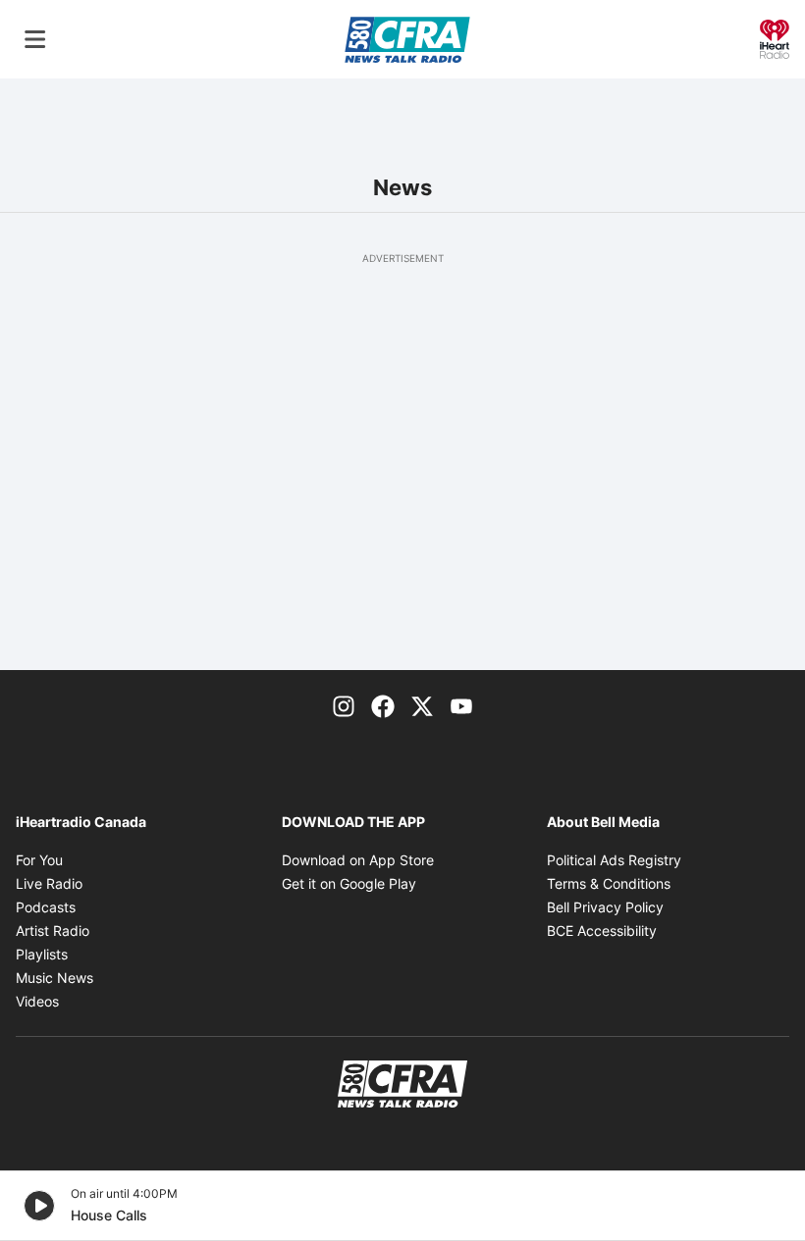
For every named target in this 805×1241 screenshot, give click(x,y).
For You (39, 860)
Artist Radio (52, 930)
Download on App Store (358, 860)
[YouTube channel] (461, 705)
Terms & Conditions (609, 883)
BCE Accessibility (602, 930)
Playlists (42, 954)
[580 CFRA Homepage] (408, 39)
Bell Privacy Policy (605, 907)
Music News (54, 977)
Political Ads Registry (614, 860)
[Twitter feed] (422, 705)
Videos (37, 1001)
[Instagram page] (343, 705)
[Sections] (35, 39)
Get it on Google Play (349, 883)
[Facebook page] (383, 705)
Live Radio (49, 883)
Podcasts (46, 907)
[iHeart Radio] (774, 37)
